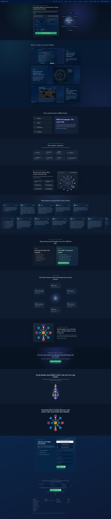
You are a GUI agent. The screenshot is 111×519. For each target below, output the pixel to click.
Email (57, 454)
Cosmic (4, 1)
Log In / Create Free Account (105, 1)
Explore (56, 1)
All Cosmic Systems (35, 503)
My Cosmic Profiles (58, 501)
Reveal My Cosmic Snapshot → (64, 262)
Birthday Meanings (35, 502)
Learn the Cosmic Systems (36, 501)
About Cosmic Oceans (36, 500)
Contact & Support (58, 502)
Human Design (75, 1)
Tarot (62, 1)
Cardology (65, 1)
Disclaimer (69, 502)
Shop (98, 1)
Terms (55, 494)
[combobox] (46, 26)
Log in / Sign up (58, 500)
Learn (59, 1)
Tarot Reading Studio (36, 505)
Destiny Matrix (85, 1)
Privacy (69, 500)
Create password (59, 458)
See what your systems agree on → (62, 128)
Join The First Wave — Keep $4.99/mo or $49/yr (49, 501)
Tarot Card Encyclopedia (36, 506)
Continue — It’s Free (61, 466)
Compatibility (80, 1)
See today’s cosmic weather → (62, 338)
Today (53, 1)
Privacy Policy (55, 492)
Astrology (69, 1)
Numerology (90, 1)
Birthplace (37, 24)
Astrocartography (35, 504)
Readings (95, 1)
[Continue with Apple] (64, 442)
